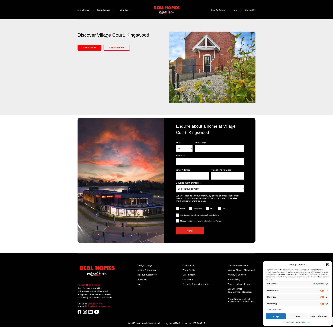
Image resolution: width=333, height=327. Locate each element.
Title (178, 142)
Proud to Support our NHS (195, 284)
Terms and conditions (239, 284)
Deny (297, 316)
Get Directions (116, 47)
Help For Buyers (218, 10)
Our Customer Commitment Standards (240, 290)
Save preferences (319, 316)
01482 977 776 (95, 303)
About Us (142, 279)
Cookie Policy (289, 322)
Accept (276, 316)
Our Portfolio (189, 274)
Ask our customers (147, 274)
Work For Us (188, 270)
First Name (200, 142)
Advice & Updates (146, 270)
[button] (327, 264)
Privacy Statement (303, 322)
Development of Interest (188, 183)
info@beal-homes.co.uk (98, 306)
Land (235, 10)
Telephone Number (221, 170)
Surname (180, 155)
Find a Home (83, 10)
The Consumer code (238, 265)
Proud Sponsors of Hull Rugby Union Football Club (241, 300)
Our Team (187, 279)
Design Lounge (103, 10)
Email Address (183, 170)
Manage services (274, 309)
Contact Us (250, 10)
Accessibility (234, 279)
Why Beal (124, 10)
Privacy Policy (215, 221)
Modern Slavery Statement (241, 270)
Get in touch (89, 47)
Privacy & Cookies (237, 274)
